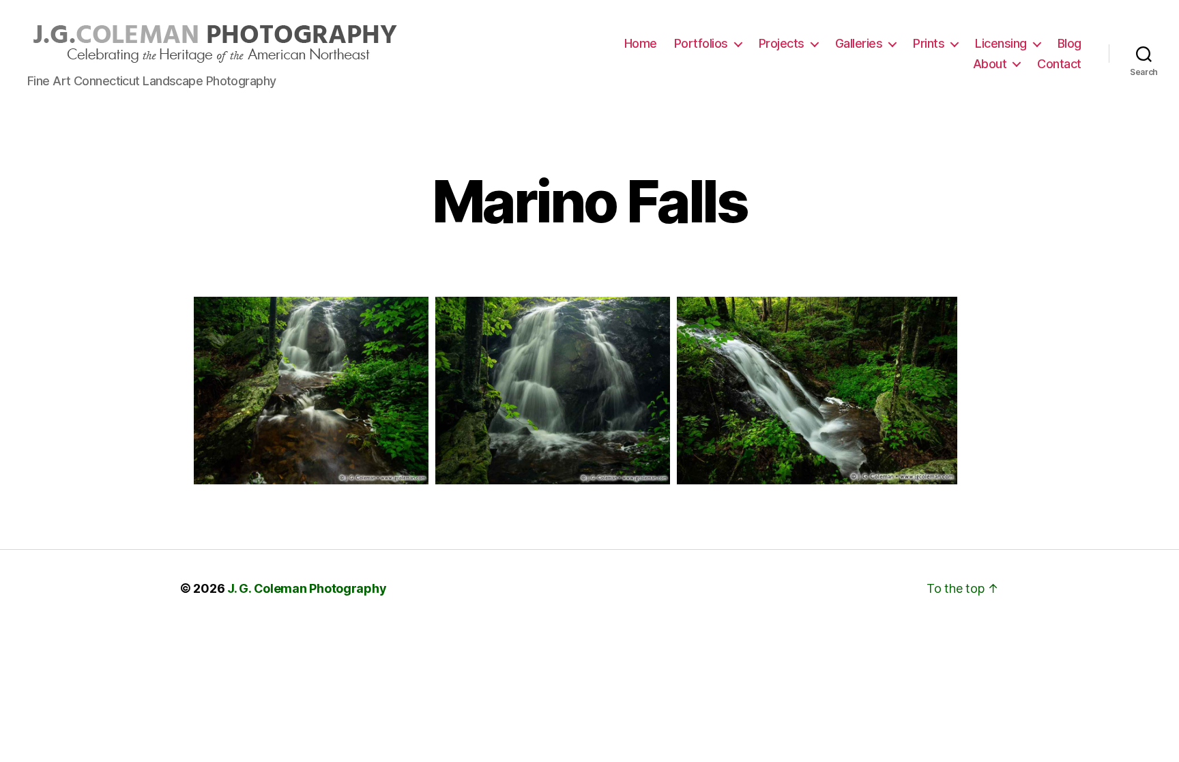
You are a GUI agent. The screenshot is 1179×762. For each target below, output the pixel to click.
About (990, 64)
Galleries (859, 43)
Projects (781, 43)
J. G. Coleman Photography (306, 588)
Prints (928, 43)
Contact (1059, 64)
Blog (1069, 43)
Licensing (1001, 43)
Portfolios (701, 43)
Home (640, 43)
